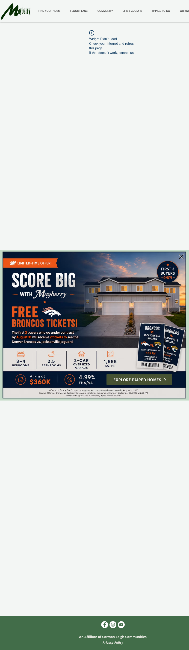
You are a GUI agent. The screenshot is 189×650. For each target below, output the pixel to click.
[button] (181, 256)
